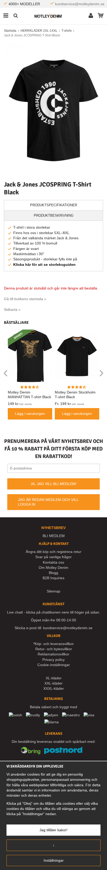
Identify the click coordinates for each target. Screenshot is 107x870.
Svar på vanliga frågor (53, 557)
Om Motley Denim (53, 567)
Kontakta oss (53, 562)
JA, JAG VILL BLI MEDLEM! (53, 484)
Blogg (53, 573)
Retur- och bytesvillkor (53, 649)
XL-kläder (54, 678)
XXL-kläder (53, 683)
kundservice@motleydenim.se (79, 4)
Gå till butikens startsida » (25, 299)
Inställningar (54, 860)
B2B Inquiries (53, 578)
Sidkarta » (12, 309)
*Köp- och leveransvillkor (53, 644)
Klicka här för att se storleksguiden (44, 264)
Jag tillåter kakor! (53, 830)
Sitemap (53, 591)
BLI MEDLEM (54, 536)
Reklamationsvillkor (53, 654)
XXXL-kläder (53, 688)
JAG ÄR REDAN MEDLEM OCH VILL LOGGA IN (48, 502)
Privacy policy (53, 660)
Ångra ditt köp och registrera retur (53, 552)
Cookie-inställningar (53, 665)
